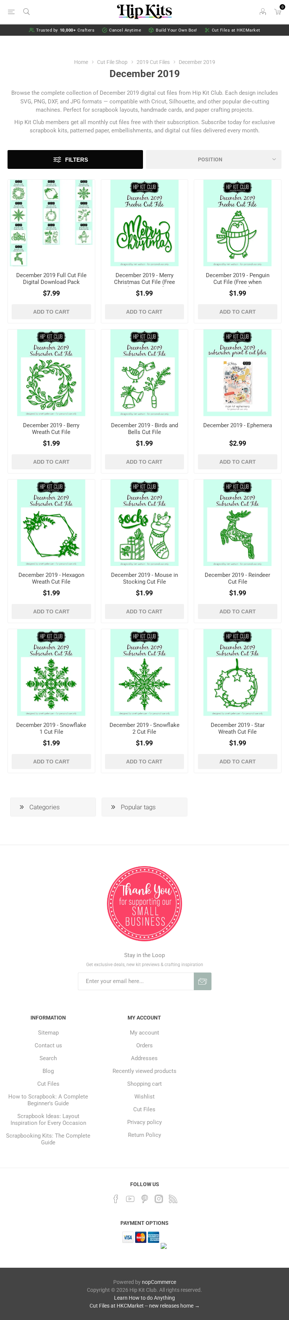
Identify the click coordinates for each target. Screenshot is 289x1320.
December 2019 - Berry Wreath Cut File (51, 428)
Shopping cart (144, 1083)
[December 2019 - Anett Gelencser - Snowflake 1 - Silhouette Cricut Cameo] (51, 672)
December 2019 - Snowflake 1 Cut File (51, 728)
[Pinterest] (144, 1199)
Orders (144, 1045)
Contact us (48, 1045)
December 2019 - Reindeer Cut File (237, 578)
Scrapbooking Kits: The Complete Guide (48, 1139)
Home (81, 62)
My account (144, 1032)
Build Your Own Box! (176, 30)
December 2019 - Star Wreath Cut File (238, 728)
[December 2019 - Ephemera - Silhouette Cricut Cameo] (237, 372)
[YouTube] (130, 1199)
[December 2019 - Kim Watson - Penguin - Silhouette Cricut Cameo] (237, 223)
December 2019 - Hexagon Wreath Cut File (51, 578)
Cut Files (48, 1083)
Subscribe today (221, 122)
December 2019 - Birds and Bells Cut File (144, 428)
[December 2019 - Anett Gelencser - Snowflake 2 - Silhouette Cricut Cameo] (144, 672)
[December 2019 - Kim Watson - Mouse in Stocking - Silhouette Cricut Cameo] (144, 522)
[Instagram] (159, 1199)
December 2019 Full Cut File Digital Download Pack (51, 278)
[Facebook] (116, 1199)
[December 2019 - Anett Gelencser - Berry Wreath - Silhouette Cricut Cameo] (51, 372)
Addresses (144, 1058)
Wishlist (144, 1096)
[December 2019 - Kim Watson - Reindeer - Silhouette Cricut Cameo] (237, 522)
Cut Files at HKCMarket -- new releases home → (145, 1306)
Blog (48, 1071)
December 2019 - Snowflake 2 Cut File (144, 728)
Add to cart (51, 312)
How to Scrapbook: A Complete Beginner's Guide (48, 1100)
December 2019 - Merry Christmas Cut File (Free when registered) (144, 282)
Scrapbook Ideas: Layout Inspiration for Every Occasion (48, 1119)
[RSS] (173, 1199)
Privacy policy (144, 1122)
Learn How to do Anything (144, 1298)
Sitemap (48, 1032)
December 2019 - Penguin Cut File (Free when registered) (237, 282)
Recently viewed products (144, 1071)
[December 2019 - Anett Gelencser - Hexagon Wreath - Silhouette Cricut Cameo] (51, 522)
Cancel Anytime (125, 30)
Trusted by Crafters (65, 30)
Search (48, 1058)
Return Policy (144, 1135)
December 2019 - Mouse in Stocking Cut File (144, 578)
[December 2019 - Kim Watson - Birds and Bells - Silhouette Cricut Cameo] (144, 372)
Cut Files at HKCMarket (236, 30)
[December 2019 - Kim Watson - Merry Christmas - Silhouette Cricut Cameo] (144, 223)
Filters (76, 159)
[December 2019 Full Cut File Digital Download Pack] (51, 223)
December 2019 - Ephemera (237, 425)
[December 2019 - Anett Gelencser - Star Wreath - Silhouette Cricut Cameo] (237, 672)
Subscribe (202, 981)
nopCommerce (159, 1282)
